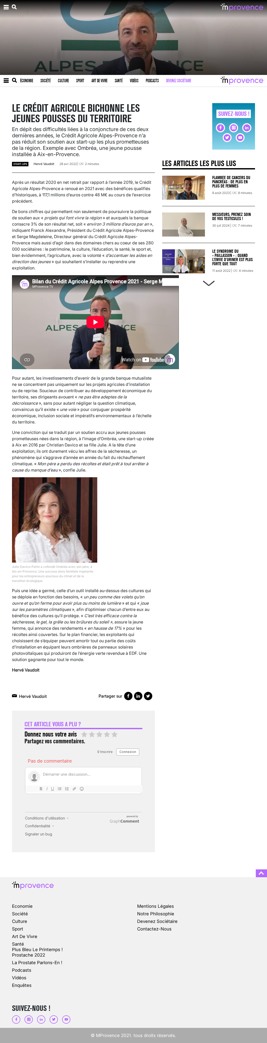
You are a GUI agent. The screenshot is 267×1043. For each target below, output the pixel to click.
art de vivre (24, 936)
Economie (22, 906)
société (20, 913)
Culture (63, 80)
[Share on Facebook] (128, 696)
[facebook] (220, 127)
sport (17, 929)
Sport (80, 80)
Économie (26, 80)
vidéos (19, 977)
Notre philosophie (155, 913)
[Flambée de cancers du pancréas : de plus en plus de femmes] (183, 188)
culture (19, 921)
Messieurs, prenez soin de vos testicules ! (231, 216)
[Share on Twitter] (148, 696)
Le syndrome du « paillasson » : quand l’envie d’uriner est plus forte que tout (232, 257)
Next (208, 282)
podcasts (21, 970)
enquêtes (22, 985)
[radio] (84, 734)
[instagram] (233, 127)
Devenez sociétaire (178, 80)
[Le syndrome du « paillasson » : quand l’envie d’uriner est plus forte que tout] (183, 261)
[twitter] (227, 137)
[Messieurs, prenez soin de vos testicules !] (183, 225)
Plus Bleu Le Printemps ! (37, 949)
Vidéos (134, 80)
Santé (119, 80)
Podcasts (152, 80)
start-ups (20, 164)
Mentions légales (155, 906)
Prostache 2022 (28, 955)
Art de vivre (99, 80)
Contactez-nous (154, 929)
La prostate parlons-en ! (37, 962)
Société (45, 80)
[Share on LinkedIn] (138, 696)
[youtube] (240, 137)
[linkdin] (246, 127)
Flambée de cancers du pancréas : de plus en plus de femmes (231, 181)
